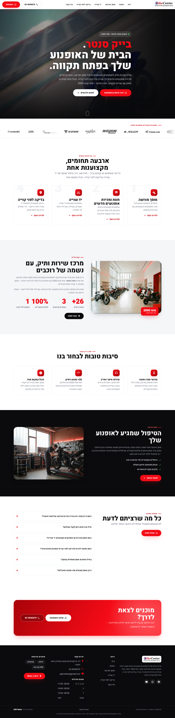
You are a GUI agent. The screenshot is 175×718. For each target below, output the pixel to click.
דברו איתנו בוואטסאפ (114, 92)
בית (129, 4)
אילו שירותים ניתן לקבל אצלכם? (77, 527)
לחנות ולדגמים (87, 92)
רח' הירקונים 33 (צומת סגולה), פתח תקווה (65, 663)
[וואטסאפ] (152, 681)
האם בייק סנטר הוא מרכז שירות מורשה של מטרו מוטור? (67, 516)
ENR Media (18, 709)
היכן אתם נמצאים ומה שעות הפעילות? (74, 570)
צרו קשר (69, 4)
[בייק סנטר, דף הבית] (164, 4)
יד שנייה (97, 4)
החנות (121, 4)
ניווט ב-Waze (32, 676)
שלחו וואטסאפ (57, 617)
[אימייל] (146, 681)
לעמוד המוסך (152, 478)
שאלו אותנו (150, 533)
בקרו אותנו (72, 315)
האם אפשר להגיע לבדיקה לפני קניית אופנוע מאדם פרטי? (66, 548)
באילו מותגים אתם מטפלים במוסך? (76, 559)
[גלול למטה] (87, 113)
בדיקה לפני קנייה (84, 4)
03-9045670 (30, 617)
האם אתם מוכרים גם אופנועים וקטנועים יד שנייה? (69, 537)
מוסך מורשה (110, 4)
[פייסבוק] (158, 681)
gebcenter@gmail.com (70, 673)
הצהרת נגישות (84, 709)
